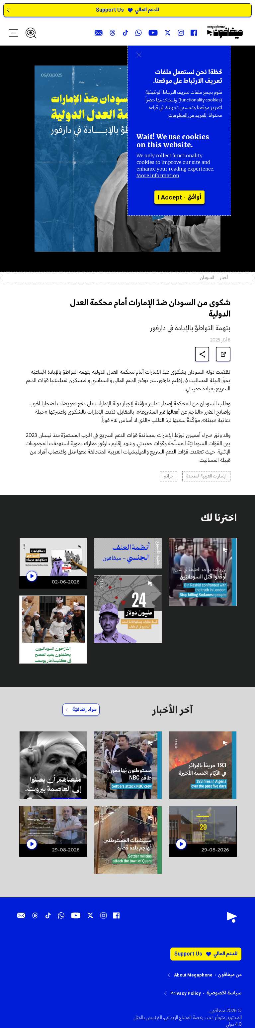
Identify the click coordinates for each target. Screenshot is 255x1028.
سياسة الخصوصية (224, 993)
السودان (207, 277)
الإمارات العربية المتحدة (206, 476)
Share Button (202, 354)
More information (157, 176)
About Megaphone (193, 974)
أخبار (224, 277)
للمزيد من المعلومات (187, 115)
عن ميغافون (230, 974)
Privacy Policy (185, 993)
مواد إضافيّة (84, 709)
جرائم (168, 476)
